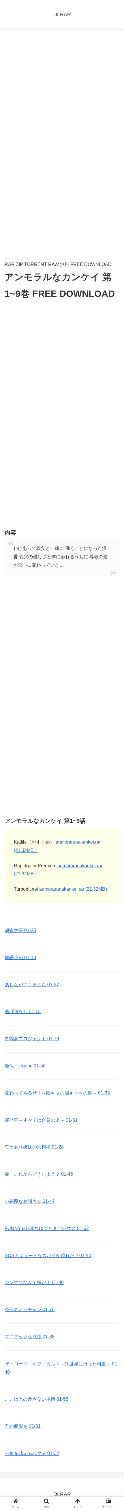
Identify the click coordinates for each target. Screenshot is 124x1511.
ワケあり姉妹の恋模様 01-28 (34, 1147)
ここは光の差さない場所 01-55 (36, 1399)
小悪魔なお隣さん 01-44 (30, 1201)
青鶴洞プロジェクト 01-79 (32, 1038)
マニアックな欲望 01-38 (30, 1336)
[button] (112, 873)
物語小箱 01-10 (20, 957)
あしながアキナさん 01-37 (32, 984)
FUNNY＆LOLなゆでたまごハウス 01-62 (47, 1228)
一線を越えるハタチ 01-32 (32, 1453)
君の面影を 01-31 (23, 1426)
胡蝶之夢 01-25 (20, 930)
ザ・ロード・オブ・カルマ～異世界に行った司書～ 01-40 (62, 1368)
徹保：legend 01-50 (25, 1065)
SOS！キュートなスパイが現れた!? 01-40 (48, 1255)
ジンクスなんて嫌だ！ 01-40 (34, 1282)
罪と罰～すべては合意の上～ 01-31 (41, 1120)
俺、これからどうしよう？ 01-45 (39, 1174)
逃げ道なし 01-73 (23, 1011)
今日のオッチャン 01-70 (30, 1309)
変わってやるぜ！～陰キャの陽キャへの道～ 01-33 (57, 1093)
